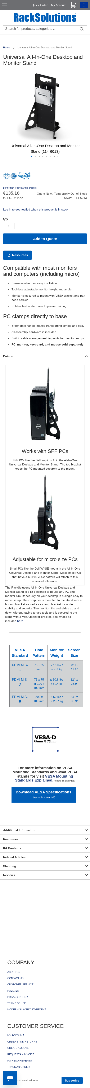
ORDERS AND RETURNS (22, 1041)
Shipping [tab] (9, 866)
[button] (32, 157)
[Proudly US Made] (24, 177)
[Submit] (81, 28)
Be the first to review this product (19, 188)
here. (20, 621)
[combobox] (45, 28)
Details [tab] (8, 356)
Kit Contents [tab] (12, 848)
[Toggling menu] (4, 5)
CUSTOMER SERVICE (20, 984)
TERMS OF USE (16, 1003)
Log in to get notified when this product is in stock (35, 209)
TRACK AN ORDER (18, 1066)
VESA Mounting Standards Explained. (45, 778)
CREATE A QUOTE (18, 1047)
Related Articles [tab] (14, 857)
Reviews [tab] (9, 875)
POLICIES (13, 990)
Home (7, 47)
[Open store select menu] (84, 7)
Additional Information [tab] (19, 830)
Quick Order (40, 5)
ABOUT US (13, 972)
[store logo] (45, 17)
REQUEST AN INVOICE (20, 1054)
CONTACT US (15, 978)
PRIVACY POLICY (17, 997)
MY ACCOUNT (15, 1035)
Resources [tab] (10, 839)
